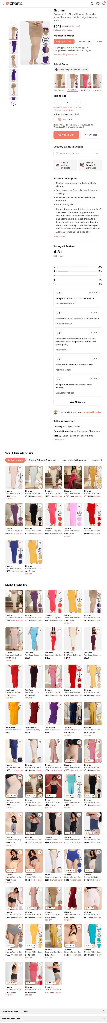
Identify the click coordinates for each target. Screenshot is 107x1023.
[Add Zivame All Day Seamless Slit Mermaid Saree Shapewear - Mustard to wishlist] (40, 927)
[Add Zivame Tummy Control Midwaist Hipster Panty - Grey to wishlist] (20, 927)
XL (77, 102)
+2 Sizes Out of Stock (63, 110)
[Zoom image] (35, 43)
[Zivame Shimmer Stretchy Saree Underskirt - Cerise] (73, 898)
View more (59, 236)
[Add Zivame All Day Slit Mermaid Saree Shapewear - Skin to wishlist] (20, 468)
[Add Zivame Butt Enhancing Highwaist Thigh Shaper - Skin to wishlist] (99, 852)
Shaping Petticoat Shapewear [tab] (42, 460)
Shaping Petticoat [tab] (64, 41)
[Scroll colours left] (56, 83)
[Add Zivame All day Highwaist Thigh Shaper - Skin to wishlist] (20, 777)
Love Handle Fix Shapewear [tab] (74, 460)
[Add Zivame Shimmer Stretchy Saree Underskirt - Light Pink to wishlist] (59, 742)
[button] (3, 3)
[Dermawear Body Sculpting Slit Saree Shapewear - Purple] (53, 713)
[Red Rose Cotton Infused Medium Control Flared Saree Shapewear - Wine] (93, 639)
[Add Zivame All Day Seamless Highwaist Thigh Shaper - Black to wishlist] (40, 815)
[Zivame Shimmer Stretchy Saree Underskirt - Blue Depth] (14, 751)
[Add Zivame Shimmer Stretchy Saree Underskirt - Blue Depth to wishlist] (20, 742)
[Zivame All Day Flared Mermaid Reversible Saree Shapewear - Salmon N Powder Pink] (14, 639)
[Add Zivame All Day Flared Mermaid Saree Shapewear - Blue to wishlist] (20, 543)
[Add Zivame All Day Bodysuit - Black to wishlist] (79, 815)
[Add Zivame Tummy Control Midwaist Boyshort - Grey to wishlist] (79, 964)
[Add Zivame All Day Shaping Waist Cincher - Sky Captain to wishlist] (99, 815)
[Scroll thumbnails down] (13, 103)
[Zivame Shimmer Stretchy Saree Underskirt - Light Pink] (53, 751)
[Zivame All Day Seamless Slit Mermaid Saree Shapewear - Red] (93, 514)
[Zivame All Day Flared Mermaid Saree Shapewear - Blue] (14, 552)
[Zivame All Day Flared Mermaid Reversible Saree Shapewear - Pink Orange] (53, 514)
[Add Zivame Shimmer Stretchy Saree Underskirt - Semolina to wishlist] (40, 742)
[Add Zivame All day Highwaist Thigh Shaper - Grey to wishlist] (20, 815)
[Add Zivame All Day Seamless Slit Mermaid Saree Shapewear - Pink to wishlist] (79, 506)
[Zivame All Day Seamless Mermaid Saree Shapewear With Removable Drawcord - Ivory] (34, 477)
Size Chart (67, 119)
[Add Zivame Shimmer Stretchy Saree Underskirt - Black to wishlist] (59, 815)
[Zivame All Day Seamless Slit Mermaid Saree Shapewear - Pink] (73, 514)
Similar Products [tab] (15, 460)
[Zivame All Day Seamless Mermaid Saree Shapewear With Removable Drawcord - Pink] (53, 676)
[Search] (92, 4)
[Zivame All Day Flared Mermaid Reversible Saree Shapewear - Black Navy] (73, 713)
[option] (13, 33)
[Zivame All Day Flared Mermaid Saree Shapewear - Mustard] (34, 552)
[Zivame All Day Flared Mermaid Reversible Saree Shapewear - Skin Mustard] (93, 713)
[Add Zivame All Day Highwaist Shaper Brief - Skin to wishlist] (40, 852)
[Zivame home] (14, 3)
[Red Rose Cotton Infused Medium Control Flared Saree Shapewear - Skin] (73, 639)
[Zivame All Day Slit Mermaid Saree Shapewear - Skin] (14, 477)
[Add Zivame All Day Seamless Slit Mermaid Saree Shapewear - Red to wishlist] (99, 506)
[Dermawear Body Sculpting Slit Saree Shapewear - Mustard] (14, 713)
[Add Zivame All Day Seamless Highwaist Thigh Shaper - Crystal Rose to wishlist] (99, 889)
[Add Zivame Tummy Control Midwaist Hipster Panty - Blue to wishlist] (79, 852)
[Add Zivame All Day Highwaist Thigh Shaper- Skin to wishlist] (79, 742)
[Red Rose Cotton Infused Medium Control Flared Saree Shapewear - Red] (53, 639)
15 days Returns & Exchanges (91, 165)
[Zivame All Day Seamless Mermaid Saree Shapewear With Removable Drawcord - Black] (34, 514)
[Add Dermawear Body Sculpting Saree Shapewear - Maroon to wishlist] (40, 705)
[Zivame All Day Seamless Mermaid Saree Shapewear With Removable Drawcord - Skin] (53, 477)
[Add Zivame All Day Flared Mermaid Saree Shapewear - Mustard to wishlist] (40, 543)
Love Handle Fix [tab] (84, 41)
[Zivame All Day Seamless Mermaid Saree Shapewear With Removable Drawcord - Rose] (73, 477)
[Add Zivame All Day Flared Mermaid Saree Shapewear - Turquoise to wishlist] (79, 777)
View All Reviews (77, 402)
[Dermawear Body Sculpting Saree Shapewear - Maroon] (34, 713)
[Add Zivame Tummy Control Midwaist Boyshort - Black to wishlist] (20, 964)
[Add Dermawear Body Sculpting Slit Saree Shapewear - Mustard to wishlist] (20, 705)
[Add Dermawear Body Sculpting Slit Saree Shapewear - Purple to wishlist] (59, 705)
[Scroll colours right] (99, 83)
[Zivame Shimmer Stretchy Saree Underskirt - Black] (53, 823)
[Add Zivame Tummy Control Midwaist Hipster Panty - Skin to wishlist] (79, 927)
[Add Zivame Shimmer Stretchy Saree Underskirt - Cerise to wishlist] (79, 889)
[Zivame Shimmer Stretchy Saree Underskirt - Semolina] (34, 751)
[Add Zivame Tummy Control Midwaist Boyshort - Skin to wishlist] (20, 852)
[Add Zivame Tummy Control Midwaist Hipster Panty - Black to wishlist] (20, 889)
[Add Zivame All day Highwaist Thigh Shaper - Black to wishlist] (59, 777)
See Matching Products (65, 54)
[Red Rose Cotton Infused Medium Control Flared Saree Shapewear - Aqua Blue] (34, 639)
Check (97, 153)
